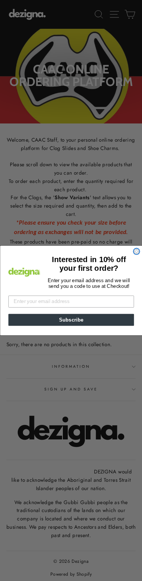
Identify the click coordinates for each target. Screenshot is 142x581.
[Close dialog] (136, 251)
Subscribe (71, 319)
